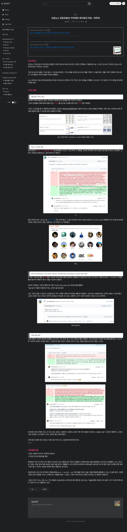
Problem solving (9, 77)
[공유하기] (35, 489)
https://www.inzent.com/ (38, 30)
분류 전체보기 (8, 29)
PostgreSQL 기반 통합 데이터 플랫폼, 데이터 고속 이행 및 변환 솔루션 (54, 36)
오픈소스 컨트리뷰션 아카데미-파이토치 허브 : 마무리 (75, 18)
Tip (7, 91)
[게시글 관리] (38, 489)
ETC (5, 89)
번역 (45, 277)
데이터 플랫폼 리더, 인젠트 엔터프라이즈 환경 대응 (49, 33)
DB (6, 45)
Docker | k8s (9, 48)
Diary (5, 34)
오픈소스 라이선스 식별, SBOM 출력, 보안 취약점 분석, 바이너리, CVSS (54, 50)
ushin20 (82, 521)
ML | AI (6, 59)
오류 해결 (8, 94)
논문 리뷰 (9, 67)
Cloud (8, 53)
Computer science (9, 73)
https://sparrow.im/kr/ (37, 45)
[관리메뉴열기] (123, 3)
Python (8, 42)
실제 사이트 (52, 220)
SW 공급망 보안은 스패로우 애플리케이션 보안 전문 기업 (52, 48)
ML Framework (10, 62)
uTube (68, 521)
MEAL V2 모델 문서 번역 (45, 151)
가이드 (56, 103)
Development (7, 39)
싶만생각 (7, 4)
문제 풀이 (9, 80)
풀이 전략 (8, 83)
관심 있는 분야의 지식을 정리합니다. (42, 505)
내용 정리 (9, 64)
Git (7, 50)
